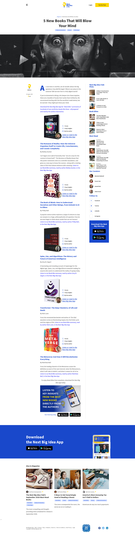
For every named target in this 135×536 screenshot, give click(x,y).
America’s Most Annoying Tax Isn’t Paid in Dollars (94, 496)
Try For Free (102, 5)
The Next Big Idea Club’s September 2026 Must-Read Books (37, 497)
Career (64, 500)
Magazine (59, 16)
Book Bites (29, 502)
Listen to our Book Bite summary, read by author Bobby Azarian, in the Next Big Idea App (60, 167)
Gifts (35, 527)
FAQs (43, 527)
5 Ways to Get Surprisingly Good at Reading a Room (65, 496)
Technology (76, 30)
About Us (53, 527)
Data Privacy (68, 527)
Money (92, 500)
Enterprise (48, 527)
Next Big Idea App (29, 527)
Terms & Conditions (60, 527)
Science (69, 30)
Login (90, 5)
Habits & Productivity (39, 502)
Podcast (39, 527)
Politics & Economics (60, 30)
